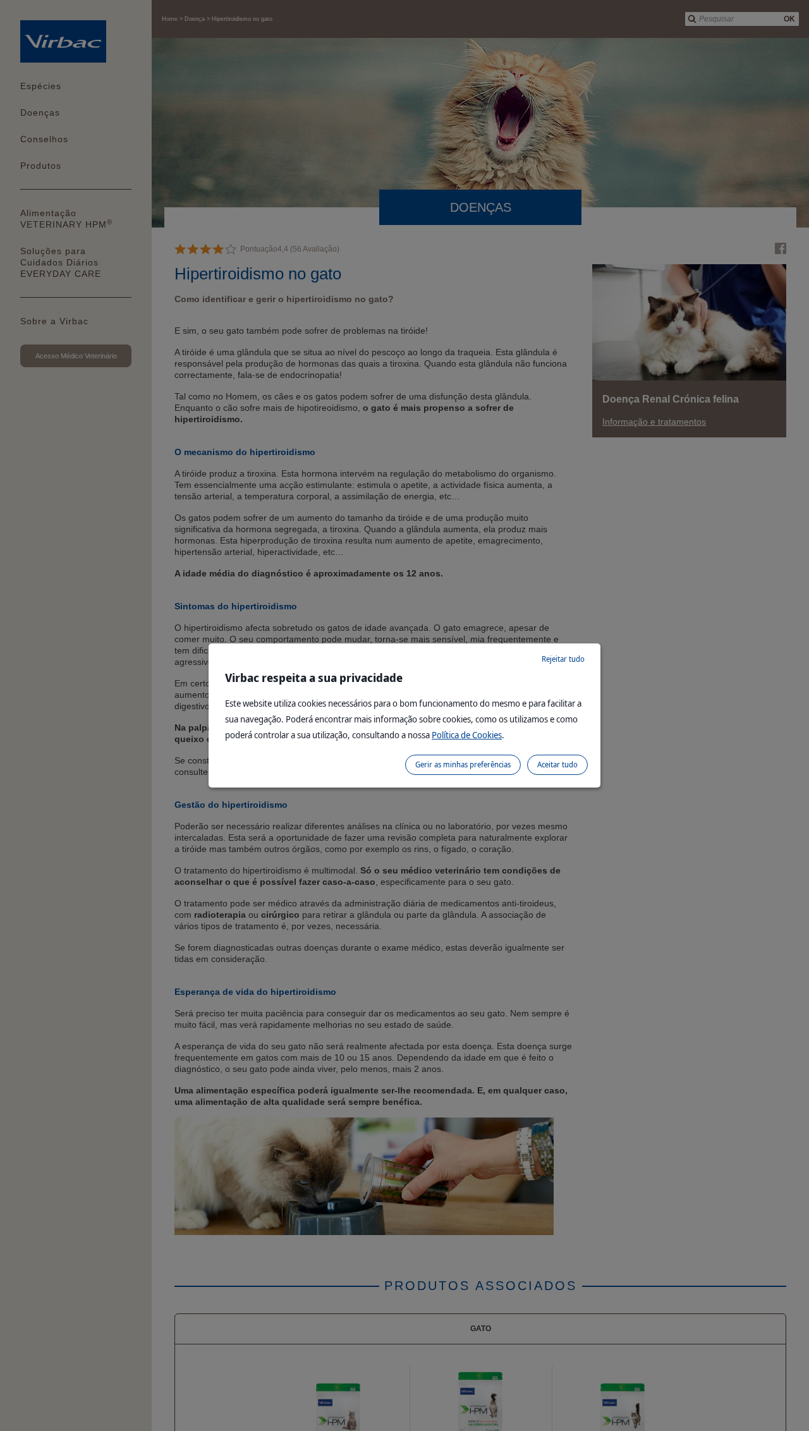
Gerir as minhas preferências (463, 764)
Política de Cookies (467, 735)
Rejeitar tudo (563, 659)
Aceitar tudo (557, 764)
